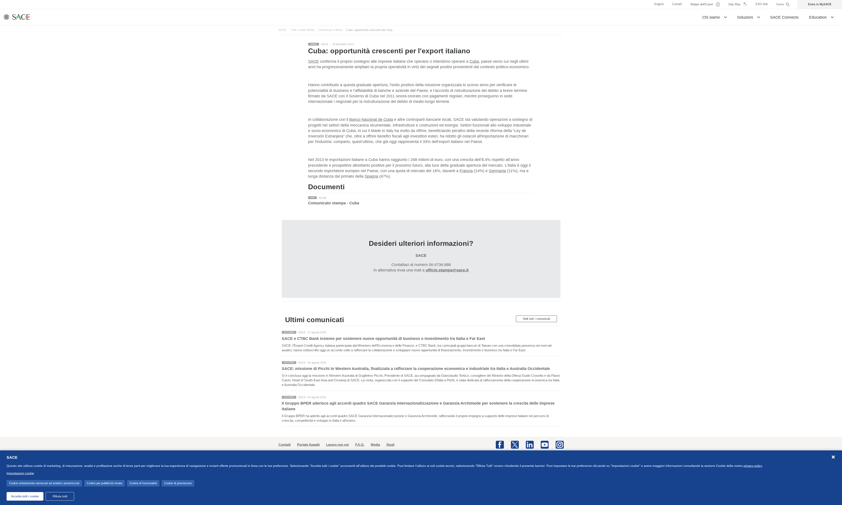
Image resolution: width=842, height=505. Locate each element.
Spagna (371, 176)
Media (375, 444)
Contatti (284, 444)
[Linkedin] (530, 444)
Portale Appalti (308, 444)
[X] (515, 444)
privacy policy (753, 466)
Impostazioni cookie (20, 473)
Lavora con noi (337, 444)
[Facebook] (500, 444)
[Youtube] (545, 444)
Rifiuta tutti (60, 496)
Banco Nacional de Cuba (371, 119)
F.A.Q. (359, 444)
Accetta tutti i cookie (25, 496)
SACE (282, 30)
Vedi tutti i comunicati (536, 318)
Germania (497, 171)
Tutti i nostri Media (302, 30)
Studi (390, 444)
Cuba (474, 61)
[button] (725, 17)
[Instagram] (560, 444)
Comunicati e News (330, 30)
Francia (466, 171)
